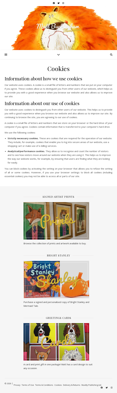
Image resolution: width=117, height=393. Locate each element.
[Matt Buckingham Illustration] (58, 27)
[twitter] (59, 3)
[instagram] (63, 3)
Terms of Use (28, 385)
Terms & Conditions (44, 385)
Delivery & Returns (71, 385)
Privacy (17, 385)
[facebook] (54, 3)
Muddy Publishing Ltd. (92, 385)
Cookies (58, 385)
